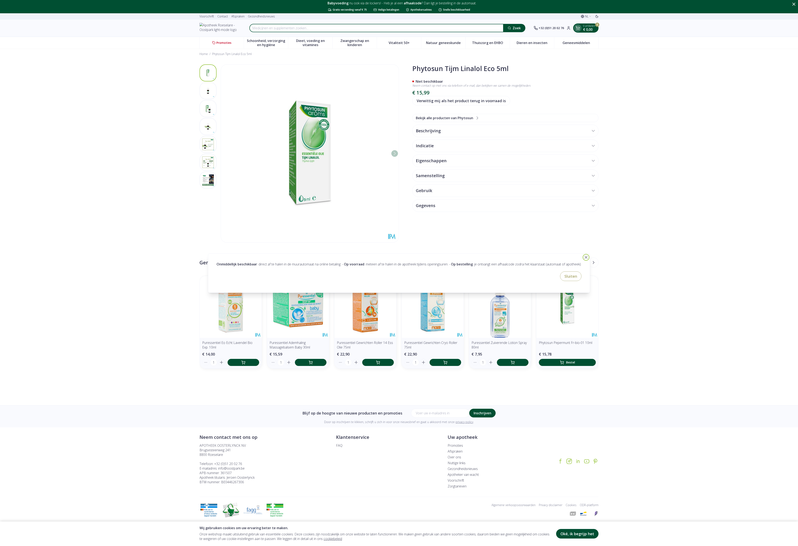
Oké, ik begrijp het (577, 533)
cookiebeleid (333, 538)
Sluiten (570, 276)
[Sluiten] (586, 257)
